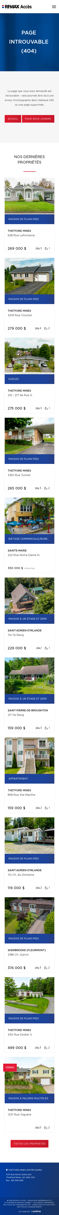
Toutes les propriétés (30, 1144)
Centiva (36, 1211)
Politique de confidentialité (16, 1205)
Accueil (13, 119)
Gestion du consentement (29, 1207)
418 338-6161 (17, 1181)
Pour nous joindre (38, 119)
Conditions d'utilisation (43, 1205)
